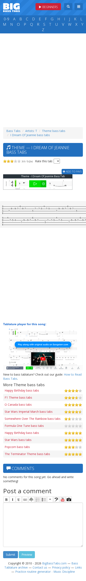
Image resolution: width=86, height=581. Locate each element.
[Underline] (19, 499)
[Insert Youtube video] (63, 499)
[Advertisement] (43, 79)
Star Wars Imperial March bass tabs (29, 412)
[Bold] (6, 499)
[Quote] (50, 499)
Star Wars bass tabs (18, 440)
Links (78, 567)
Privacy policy (61, 567)
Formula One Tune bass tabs (24, 426)
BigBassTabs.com (54, 563)
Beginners (50, 7)
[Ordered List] (37, 499)
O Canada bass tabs (18, 404)
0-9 (6, 18)
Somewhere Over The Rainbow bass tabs (33, 419)
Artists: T (31, 131)
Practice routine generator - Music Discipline (45, 572)
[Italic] (12, 499)
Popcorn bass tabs (17, 447)
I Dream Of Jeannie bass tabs (30, 135)
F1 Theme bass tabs (18, 397)
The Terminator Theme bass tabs (27, 454)
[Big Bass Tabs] (11, 7)
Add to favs (73, 171)
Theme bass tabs (53, 131)
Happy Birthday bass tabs (22, 390)
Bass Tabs (13, 131)
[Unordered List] (44, 499)
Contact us (40, 567)
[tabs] (56, 499)
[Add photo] (69, 499)
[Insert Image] (31, 499)
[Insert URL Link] (25, 499)
